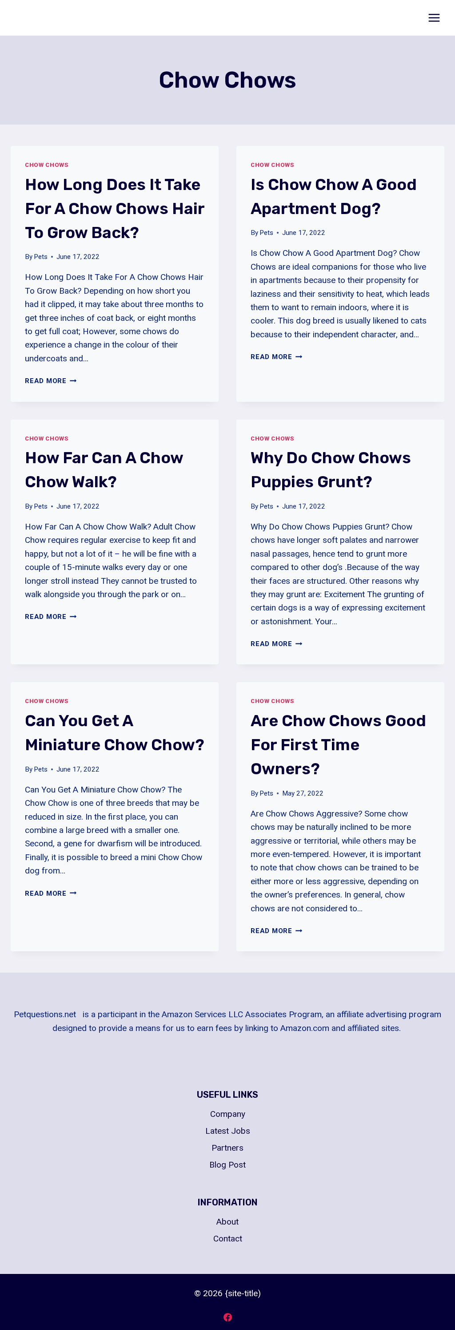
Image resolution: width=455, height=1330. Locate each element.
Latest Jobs (227, 1131)
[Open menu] (433, 17)
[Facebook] (227, 1317)
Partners (227, 1148)
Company (227, 1114)
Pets (41, 257)
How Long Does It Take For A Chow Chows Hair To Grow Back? (114, 208)
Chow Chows (46, 165)
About (227, 1222)
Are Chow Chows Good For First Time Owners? (338, 744)
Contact (227, 1238)
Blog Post (227, 1165)
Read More (51, 381)
